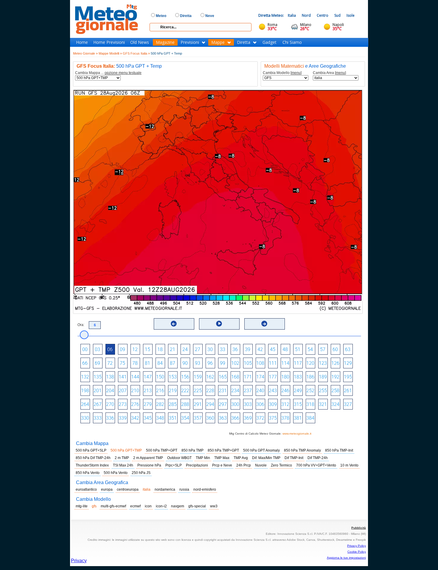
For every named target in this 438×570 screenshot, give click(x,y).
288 (185, 404)
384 (310, 418)
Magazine (165, 42)
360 (210, 418)
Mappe (218, 42)
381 (298, 418)
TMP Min (203, 458)
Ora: (80, 325)
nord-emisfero (204, 489)
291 (198, 404)
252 (310, 390)
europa (107, 489)
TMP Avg (241, 458)
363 (223, 418)
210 (135, 390)
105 (248, 363)
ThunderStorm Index (92, 465)
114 (285, 363)
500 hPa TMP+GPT (161, 450)
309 (273, 404)
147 (148, 377)
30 (210, 349)
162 (210, 377)
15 (147, 349)
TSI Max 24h (123, 465)
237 (248, 390)
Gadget (270, 42)
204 (110, 390)
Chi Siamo (292, 42)
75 (122, 363)
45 (272, 349)
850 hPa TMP (192, 450)
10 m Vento (349, 465)
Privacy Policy (356, 545)
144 (135, 377)
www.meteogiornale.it (296, 433)
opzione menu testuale (123, 73)
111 (273, 363)
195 (348, 377)
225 (198, 390)
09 (122, 349)
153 (173, 377)
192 (335, 377)
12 (135, 349)
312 (285, 404)
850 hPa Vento (88, 473)
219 (173, 390)
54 (310, 349)
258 (335, 390)
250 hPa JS (141, 473)
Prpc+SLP (173, 465)
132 (85, 377)
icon (148, 506)
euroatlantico (86, 489)
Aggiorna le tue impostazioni (346, 557)
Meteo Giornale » (85, 53)
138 (110, 377)
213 (148, 390)
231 (223, 390)
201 (98, 390)
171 (248, 377)
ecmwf (135, 506)
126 (335, 363)
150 (160, 377)
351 (173, 418)
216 (160, 390)
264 (85, 404)
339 (123, 418)
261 (348, 390)
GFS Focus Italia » (136, 53)
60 (335, 349)
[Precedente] (173, 324)
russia (184, 489)
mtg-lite (82, 506)
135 (98, 377)
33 (222, 349)
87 (172, 363)
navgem (177, 506)
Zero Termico (281, 465)
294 (210, 404)
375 (273, 418)
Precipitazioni (197, 465)
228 (210, 390)
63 (347, 349)
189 (323, 377)
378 (285, 418)
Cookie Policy (356, 551)
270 (110, 404)
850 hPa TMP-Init (339, 450)
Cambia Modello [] (282, 73)
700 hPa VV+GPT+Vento (316, 465)
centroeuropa (128, 489)
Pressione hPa (149, 465)
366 (235, 418)
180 (285, 377)
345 (148, 418)
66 (85, 363)
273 (123, 404)
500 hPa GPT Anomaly (261, 450)
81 (147, 363)
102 (235, 363)
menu (296, 73)
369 (248, 418)
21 (172, 349)
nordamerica (165, 489)
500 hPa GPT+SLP (91, 450)
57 (322, 349)
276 (135, 404)
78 (135, 363)
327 (348, 404)
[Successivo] (264, 324)
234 (235, 390)
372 (260, 418)
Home (82, 42)
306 (260, 404)
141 (123, 377)
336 (110, 418)
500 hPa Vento (116, 473)
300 (235, 404)
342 (135, 418)
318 (310, 404)
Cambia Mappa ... (108, 73)
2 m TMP (122, 458)
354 (185, 418)
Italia (292, 15)
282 (160, 404)
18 (160, 349)
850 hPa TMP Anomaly (302, 450)
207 (123, 390)
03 (97, 349)
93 (197, 363)
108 (260, 363)
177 (273, 377)
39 (247, 349)
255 (323, 390)
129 (348, 363)
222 (185, 390)
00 (85, 349)
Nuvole (261, 465)
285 (173, 404)
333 (98, 418)
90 (185, 363)
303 (248, 404)
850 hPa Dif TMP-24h (93, 458)
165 (223, 377)
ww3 (214, 506)
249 (298, 390)
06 (110, 349)
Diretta (243, 42)
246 (285, 390)
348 (160, 418)
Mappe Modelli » (110, 53)
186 (310, 377)
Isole (351, 15)
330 (85, 418)
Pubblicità (358, 527)
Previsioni (190, 42)
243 (273, 390)
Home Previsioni (109, 42)
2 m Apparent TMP (148, 458)
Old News (139, 42)
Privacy (79, 560)
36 (235, 349)
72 (110, 363)
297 (223, 404)
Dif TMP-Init (294, 458)
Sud (337, 15)
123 (323, 363)
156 (185, 377)
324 (335, 404)
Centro (322, 15)
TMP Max (221, 458)
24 (185, 349)
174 (260, 377)
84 (160, 363)
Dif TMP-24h (317, 458)
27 (197, 349)
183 (298, 377)
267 (98, 404)
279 (148, 404)
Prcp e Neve (222, 465)
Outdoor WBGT (179, 458)
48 (285, 349)
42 (260, 349)
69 (97, 363)
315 (298, 404)
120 (310, 363)
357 (198, 418)
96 (210, 363)
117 (298, 363)
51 (297, 349)
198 (85, 390)
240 (260, 390)
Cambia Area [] (329, 73)
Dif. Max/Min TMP (266, 458)
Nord (306, 15)
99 (222, 363)
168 (235, 377)
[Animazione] (219, 324)
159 (198, 377)
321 (323, 404)
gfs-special (197, 506)
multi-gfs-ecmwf (113, 506)
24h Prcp (243, 465)
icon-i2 (161, 506)
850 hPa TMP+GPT (223, 450)
